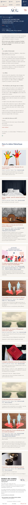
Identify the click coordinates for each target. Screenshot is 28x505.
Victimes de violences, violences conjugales (13, 269)
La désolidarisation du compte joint (11, 399)
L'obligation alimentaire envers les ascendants (14, 362)
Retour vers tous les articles (8, 17)
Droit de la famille (9, 30)
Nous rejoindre (11, 3)
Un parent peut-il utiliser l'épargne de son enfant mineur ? (12, 167)
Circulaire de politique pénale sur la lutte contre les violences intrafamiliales (12, 264)
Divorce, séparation (18, 30)
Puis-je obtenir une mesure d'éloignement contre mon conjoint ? (12, 329)
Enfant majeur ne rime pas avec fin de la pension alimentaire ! (12, 225)
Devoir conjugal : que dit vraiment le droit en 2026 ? (13, 198)
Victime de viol (22, 267)
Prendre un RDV (4, 3)
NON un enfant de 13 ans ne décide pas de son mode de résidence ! (13, 431)
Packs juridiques (18, 3)
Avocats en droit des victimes (10, 267)
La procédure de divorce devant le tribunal (13, 297)
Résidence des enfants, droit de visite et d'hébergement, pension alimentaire (11, 230)
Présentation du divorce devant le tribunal (13, 467)
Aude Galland (5, 127)
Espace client (25, 3)
